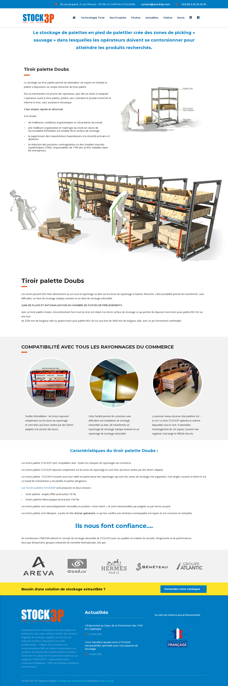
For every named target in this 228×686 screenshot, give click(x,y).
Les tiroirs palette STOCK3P (38, 487)
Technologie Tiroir (93, 17)
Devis (180, 17)
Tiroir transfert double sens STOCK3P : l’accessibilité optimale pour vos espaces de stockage (111, 645)
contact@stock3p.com (155, 4)
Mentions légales (48, 680)
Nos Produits (118, 17)
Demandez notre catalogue (182, 589)
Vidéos (167, 17)
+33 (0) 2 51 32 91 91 (193, 4)
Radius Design (106, 680)
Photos (135, 17)
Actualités (151, 17)
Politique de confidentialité (72, 680)
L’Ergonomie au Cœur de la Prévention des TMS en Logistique (114, 627)
